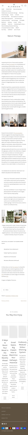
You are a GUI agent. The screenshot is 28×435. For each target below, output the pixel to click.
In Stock (17, 14)
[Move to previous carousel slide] (1, 325)
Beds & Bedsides (17, 9)
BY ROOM (22, 20)
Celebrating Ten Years (19, 24)
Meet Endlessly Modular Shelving (10, 26)
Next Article (23, 301)
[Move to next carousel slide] (26, 325)
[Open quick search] (22, 5)
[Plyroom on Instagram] (6, 424)
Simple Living (14, 295)
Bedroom (4, 22)
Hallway (10, 22)
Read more (5, 398)
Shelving (21, 13)
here (3, 274)
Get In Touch (17, 29)
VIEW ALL (10, 24)
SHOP (3, 9)
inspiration (8, 295)
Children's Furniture (6, 11)
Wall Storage (15, 20)
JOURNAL (4, 24)
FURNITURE (9, 9)
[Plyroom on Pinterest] (4, 424)
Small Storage (5, 14)
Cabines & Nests (6, 20)
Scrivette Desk (18, 18)
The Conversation (18, 133)
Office (19, 22)
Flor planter (12, 64)
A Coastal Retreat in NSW (8, 27)
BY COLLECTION (5, 16)
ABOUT (17, 27)
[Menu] (3, 5)
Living (15, 22)
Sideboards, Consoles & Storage (9, 13)
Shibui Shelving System (7, 18)
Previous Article (5, 301)
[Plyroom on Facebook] (2, 424)
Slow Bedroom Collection (17, 16)
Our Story (4, 29)
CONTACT (10, 29)
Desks (11, 14)
